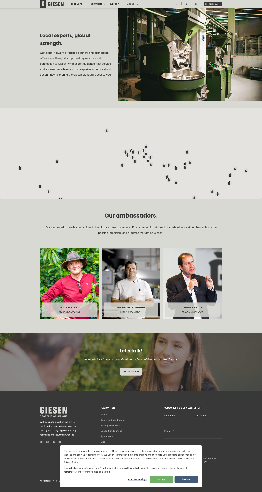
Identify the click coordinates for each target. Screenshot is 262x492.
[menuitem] (85, 4)
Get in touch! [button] (131, 371)
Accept (161, 479)
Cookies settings (137, 479)
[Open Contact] (176, 4)
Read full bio (129, 304)
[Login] (186, 4)
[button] (246, 170)
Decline (186, 479)
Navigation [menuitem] (108, 408)
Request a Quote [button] (212, 4)
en (196, 4)
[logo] (53, 412)
